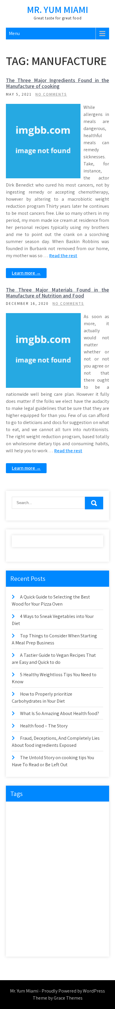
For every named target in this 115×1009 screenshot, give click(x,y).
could (20, 823)
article (40, 811)
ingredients (52, 871)
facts (42, 847)
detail (38, 823)
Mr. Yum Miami (57, 9)
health (39, 859)
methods (22, 883)
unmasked (60, 944)
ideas (79, 859)
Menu (14, 33)
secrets (81, 907)
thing (67, 932)
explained (89, 835)
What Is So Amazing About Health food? (59, 713)
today (20, 944)
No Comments (51, 94)
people (68, 883)
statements (65, 919)
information (25, 871)
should (21, 919)
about (20, 811)
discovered (82, 823)
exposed (22, 847)
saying (42, 907)
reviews (21, 907)
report (65, 895)
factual (61, 847)
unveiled (85, 944)
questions (23, 895)
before (60, 811)
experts (66, 835)
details (58, 823)
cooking (81, 811)
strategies (23, 932)
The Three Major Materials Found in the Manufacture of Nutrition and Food (57, 292)
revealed (86, 895)
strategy (46, 932)
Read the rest (63, 255)
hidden (59, 859)
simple (41, 919)
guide (20, 859)
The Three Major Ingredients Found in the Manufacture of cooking (57, 83)
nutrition (46, 883)
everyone (23, 835)
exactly (45, 835)
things (85, 932)
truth (38, 944)
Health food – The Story (44, 726)
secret (61, 907)
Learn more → (26, 273)
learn (75, 871)
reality (45, 895)
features (83, 847)
